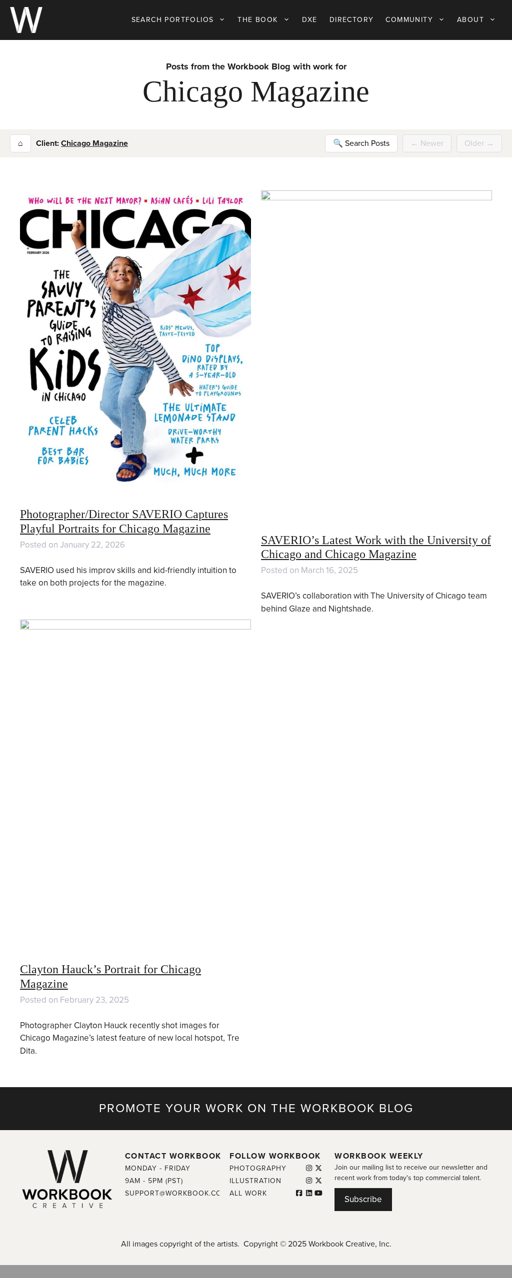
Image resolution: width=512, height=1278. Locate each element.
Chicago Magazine (94, 143)
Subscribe (363, 1199)
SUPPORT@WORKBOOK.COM (176, 1193)
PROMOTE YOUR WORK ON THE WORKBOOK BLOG (256, 1108)
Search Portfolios (173, 19)
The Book (258, 19)
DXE (310, 19)
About (470, 19)
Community (409, 19)
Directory (352, 19)
